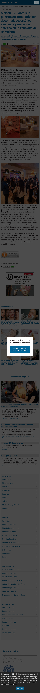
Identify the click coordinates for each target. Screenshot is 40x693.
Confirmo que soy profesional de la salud (20, 349)
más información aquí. (9, 684)
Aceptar (20, 688)
